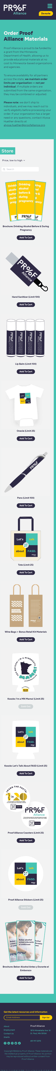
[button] (13, 160)
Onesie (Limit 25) (26, 431)
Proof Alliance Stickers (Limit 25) (25, 899)
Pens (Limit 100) (25, 498)
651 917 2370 (35, 1041)
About (6, 1026)
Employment (9, 1030)
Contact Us (9, 1033)
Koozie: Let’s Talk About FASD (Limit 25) (25, 765)
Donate (46, 13)
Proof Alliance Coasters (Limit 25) (26, 832)
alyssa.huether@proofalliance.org (24, 125)
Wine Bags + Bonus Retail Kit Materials (26, 632)
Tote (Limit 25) (25, 565)
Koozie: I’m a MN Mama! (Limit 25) (25, 699)
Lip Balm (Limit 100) (25, 364)
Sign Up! (46, 1017)
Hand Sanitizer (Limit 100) (26, 297)
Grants (7, 1037)
